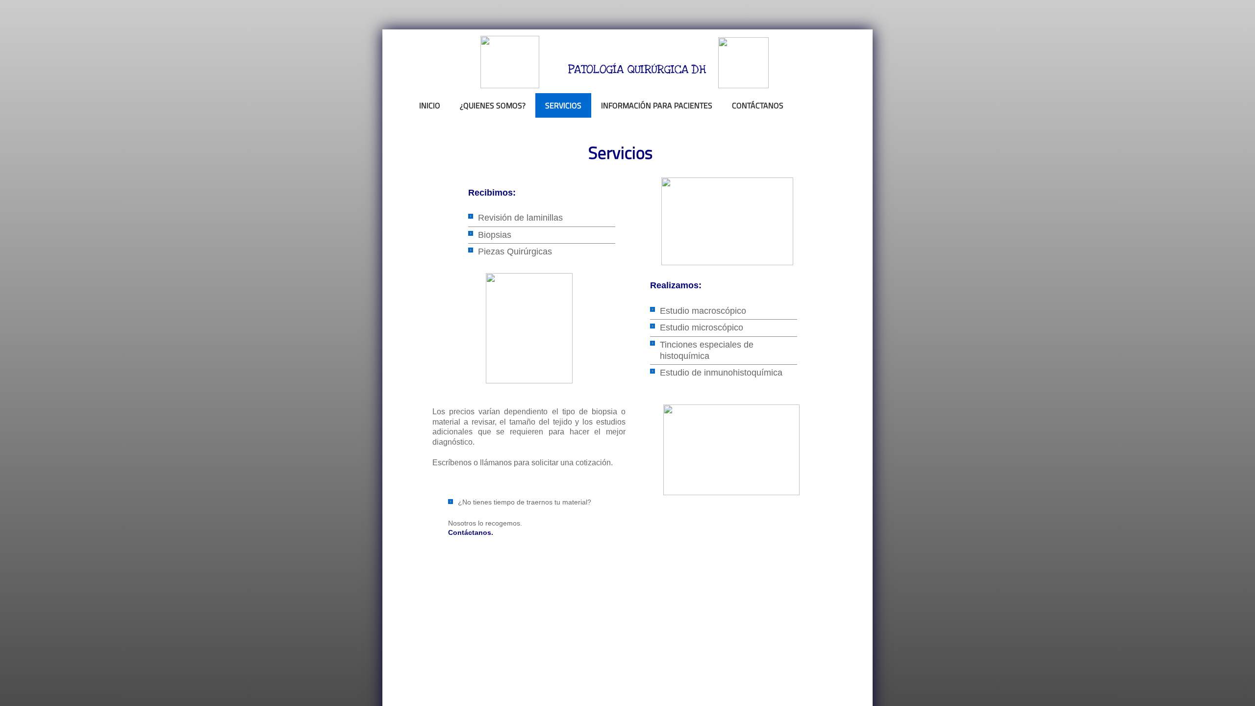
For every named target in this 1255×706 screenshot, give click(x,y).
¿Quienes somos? (493, 105)
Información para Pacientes (656, 105)
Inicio (429, 105)
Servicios (563, 105)
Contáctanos (757, 105)
